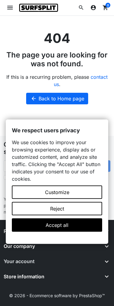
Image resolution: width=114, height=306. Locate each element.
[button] (81, 7)
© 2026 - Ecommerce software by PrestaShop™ (57, 295)
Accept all (57, 225)
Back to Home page (57, 99)
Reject (57, 209)
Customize (57, 192)
